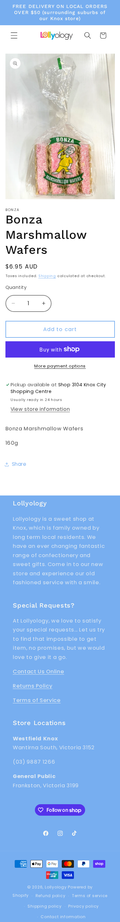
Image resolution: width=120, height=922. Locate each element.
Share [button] (19, 464)
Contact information (63, 916)
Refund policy (51, 895)
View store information (40, 409)
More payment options (60, 366)
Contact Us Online (38, 671)
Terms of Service (37, 700)
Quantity (16, 287)
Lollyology (56, 887)
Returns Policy (32, 686)
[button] (14, 35)
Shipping (47, 275)
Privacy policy (83, 906)
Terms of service (90, 895)
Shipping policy (45, 906)
